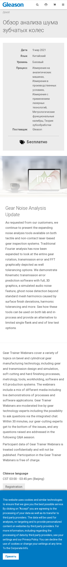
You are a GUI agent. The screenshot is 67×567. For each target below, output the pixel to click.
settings (43, 543)
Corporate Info (19, 548)
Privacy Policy (30, 539)
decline (53, 539)
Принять (10, 556)
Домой (6, 12)
